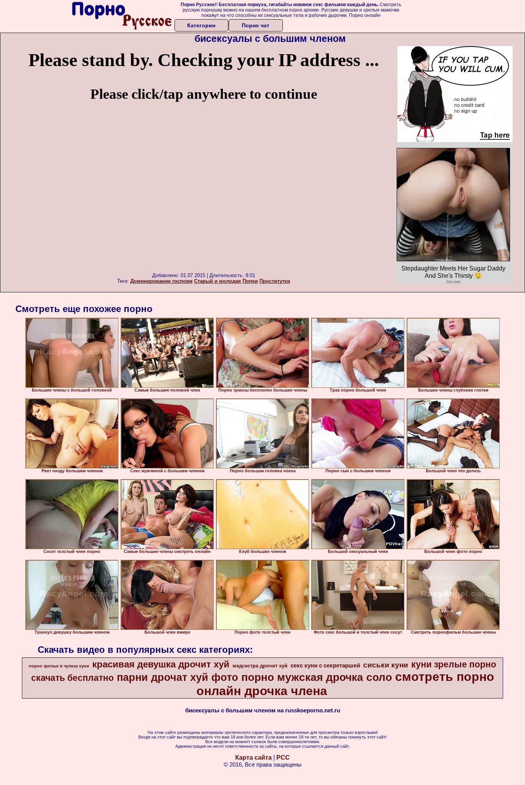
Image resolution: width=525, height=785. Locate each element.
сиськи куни (385, 665)
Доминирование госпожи (161, 281)
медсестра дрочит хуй (260, 666)
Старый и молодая (217, 281)
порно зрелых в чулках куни (59, 666)
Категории (201, 25)
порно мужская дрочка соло (316, 677)
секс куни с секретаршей (325, 665)
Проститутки (274, 281)
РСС (283, 757)
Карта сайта (253, 757)
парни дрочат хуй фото (177, 677)
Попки (250, 281)
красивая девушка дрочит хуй (160, 664)
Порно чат (255, 25)
